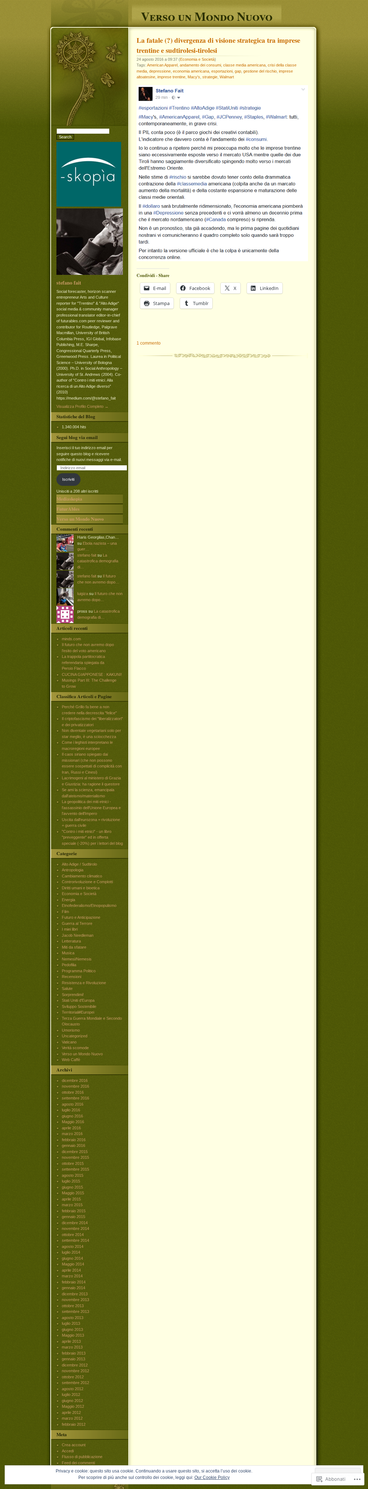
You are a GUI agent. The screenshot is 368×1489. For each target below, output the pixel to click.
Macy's (194, 77)
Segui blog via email (77, 437)
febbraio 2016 (74, 1140)
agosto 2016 (72, 1104)
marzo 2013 (72, 1347)
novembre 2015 (75, 1157)
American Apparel (162, 65)
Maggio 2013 (73, 1335)
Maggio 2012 (73, 1406)
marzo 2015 (72, 1205)
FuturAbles (67, 508)
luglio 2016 (71, 1110)
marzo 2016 (72, 1133)
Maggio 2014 (73, 1264)
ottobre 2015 (73, 1163)
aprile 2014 (71, 1270)
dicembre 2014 (75, 1223)
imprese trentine (171, 77)
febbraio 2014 (74, 1282)
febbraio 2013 (74, 1353)
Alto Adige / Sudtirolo (79, 864)
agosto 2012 (72, 1389)
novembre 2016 (75, 1086)
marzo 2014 (72, 1276)
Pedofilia (69, 965)
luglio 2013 (71, 1323)
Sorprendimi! (73, 994)
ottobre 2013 (73, 1306)
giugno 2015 (72, 1187)
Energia (68, 900)
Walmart (227, 77)
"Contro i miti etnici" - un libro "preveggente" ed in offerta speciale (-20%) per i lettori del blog (92, 837)
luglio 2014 (71, 1252)
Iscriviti (68, 479)
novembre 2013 (75, 1299)
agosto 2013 (72, 1317)
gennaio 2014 (73, 1288)
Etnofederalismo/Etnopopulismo (89, 905)
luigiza (82, 593)
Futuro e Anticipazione (81, 917)
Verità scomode (75, 1048)
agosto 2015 (72, 1175)
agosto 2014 (72, 1246)
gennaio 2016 (73, 1145)
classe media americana (244, 65)
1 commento (149, 343)
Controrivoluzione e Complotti (87, 882)
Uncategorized (74, 1036)
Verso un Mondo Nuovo (206, 15)
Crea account (74, 1445)
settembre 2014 (75, 1240)
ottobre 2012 (73, 1377)
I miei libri (70, 929)
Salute (67, 988)
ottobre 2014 (73, 1234)
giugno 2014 (72, 1258)
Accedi (68, 1451)
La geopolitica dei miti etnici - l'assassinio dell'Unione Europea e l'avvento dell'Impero (91, 807)
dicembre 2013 (75, 1294)
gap (238, 71)
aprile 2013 (71, 1341)
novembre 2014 (75, 1228)
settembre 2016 (75, 1098)
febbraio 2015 (74, 1211)
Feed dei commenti (78, 1463)
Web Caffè (71, 1059)
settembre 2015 (75, 1169)
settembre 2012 (75, 1382)
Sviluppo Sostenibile (79, 1006)
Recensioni (71, 976)
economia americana (191, 71)
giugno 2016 (72, 1116)
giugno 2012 (72, 1400)
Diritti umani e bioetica (81, 888)
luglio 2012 (71, 1394)
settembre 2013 (75, 1311)
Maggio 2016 (73, 1122)
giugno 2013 (72, 1329)
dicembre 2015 (75, 1151)
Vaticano (69, 1042)
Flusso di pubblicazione (82, 1457)
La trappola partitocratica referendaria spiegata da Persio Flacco (83, 662)
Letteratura (71, 941)
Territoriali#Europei (78, 1012)
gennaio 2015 (73, 1216)
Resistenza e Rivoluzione (84, 983)
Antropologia (72, 870)
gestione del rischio (260, 71)
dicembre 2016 (75, 1080)
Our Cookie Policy (212, 1477)
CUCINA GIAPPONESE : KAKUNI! (92, 674)
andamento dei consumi (200, 65)
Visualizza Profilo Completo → (82, 406)
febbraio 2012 (74, 1424)
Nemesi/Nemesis (77, 959)
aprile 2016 (71, 1128)
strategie (209, 77)
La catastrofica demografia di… (97, 561)
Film (65, 911)
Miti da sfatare (74, 947)
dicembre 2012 (75, 1365)
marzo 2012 (72, 1418)
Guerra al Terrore (77, 923)
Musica (68, 953)
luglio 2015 (71, 1181)
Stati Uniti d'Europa (78, 1000)
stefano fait (68, 282)
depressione (160, 71)
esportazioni (222, 71)
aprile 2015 (71, 1199)
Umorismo (71, 1030)
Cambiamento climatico (82, 876)
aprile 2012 (71, 1412)
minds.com (71, 639)
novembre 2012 (75, 1371)
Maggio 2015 (73, 1193)
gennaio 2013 (73, 1359)
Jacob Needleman (77, 935)
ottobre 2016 (73, 1092)
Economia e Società (197, 59)
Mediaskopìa (69, 498)
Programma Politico (79, 971)
